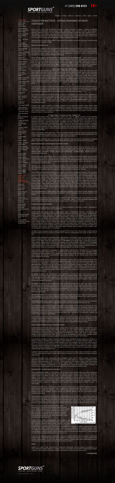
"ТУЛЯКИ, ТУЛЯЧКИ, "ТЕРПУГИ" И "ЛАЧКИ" (23, 54)
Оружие (63, 16)
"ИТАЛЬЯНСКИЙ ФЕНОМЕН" (22, 49)
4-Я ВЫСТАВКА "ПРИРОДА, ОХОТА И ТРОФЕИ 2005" (24, 221)
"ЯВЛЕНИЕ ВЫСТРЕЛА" (21, 185)
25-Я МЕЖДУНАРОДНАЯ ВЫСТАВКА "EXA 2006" (23, 215)
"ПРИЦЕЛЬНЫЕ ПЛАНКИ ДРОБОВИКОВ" (22, 68)
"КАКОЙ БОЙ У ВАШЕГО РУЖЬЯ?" (23, 162)
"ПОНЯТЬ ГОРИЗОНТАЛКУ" (22, 58)
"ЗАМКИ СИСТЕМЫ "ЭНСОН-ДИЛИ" (23, 78)
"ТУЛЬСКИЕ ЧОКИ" (23, 111)
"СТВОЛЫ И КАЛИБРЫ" (21, 102)
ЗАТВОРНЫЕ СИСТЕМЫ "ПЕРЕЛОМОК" (22, 24)
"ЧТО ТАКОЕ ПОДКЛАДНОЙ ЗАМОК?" (22, 74)
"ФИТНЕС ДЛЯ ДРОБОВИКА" (22, 154)
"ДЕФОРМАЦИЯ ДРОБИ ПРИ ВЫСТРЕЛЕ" (22, 193)
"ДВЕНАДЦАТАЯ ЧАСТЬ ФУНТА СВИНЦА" (22, 97)
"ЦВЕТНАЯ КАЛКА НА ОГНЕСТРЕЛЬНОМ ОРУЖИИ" (23, 116)
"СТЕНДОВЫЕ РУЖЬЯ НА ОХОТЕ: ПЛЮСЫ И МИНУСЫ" (24, 44)
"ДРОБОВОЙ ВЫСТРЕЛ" (21, 189)
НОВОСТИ (70, 16)
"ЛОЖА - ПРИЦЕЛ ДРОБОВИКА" (23, 143)
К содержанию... (22, 20)
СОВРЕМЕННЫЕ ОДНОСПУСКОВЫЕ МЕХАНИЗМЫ (23, 30)
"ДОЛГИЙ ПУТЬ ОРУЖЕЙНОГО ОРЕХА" (22, 133)
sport (41, 9)
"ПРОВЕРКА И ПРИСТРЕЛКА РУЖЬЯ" (22, 166)
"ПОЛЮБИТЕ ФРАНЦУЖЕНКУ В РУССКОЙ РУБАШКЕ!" (23, 199)
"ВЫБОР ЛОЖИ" (22, 140)
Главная (57, 16)
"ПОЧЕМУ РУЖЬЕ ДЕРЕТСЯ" (23, 128)
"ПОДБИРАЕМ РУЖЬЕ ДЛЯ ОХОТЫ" (24, 158)
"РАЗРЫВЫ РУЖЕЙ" (23, 105)
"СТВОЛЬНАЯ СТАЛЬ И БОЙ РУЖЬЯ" (23, 82)
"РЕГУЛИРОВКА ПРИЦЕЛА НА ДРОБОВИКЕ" (22, 63)
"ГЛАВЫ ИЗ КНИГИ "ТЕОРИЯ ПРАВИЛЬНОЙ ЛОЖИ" (23, 123)
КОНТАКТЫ (78, 16)
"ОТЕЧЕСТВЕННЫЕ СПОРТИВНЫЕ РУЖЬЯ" (23, 35)
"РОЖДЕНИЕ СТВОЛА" (21, 93)
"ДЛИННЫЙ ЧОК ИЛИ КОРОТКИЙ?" (23, 108)
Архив (95, 16)
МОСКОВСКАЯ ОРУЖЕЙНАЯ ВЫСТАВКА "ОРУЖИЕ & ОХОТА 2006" (23, 207)
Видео (90, 16)
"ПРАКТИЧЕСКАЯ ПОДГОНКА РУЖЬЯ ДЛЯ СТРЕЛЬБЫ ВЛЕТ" (23, 149)
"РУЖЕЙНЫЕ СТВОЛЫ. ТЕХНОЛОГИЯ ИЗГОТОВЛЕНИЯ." (23, 88)
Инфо (84, 16)
